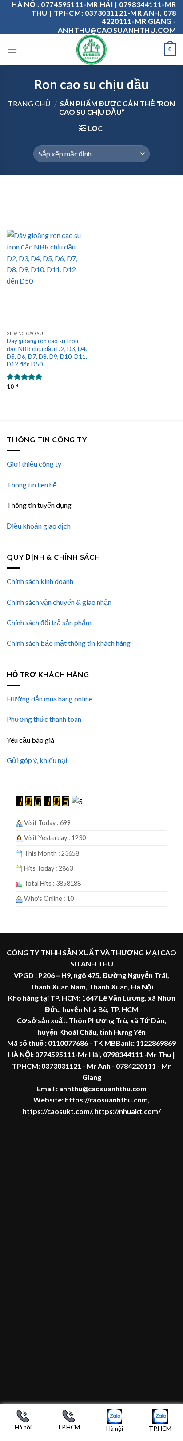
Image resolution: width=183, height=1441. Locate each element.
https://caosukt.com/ (57, 1111)
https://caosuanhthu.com (106, 1099)
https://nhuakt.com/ (128, 1111)
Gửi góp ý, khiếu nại (37, 760)
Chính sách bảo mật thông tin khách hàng (69, 643)
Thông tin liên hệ (32, 484)
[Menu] (12, 49)
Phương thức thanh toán (44, 719)
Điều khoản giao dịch (39, 526)
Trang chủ (29, 103)
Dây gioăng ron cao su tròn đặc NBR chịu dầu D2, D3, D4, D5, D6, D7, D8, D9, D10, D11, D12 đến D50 (47, 352)
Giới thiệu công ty (34, 464)
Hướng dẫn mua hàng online (49, 698)
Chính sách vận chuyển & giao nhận (59, 602)
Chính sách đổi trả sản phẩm (49, 622)
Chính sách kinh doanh (40, 581)
